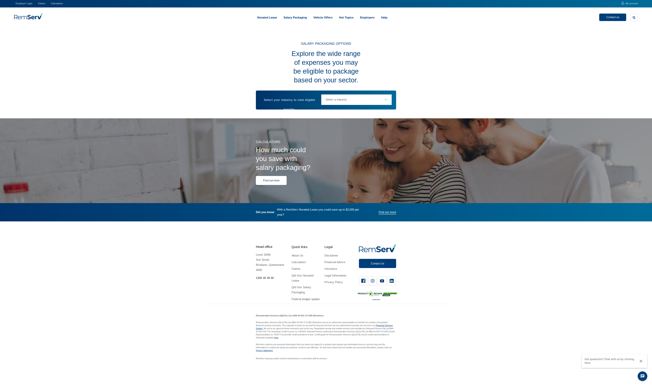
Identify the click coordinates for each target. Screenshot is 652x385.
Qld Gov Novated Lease (302, 278)
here (276, 338)
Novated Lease (267, 17)
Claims (41, 3)
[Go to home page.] (28, 18)
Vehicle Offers (322, 17)
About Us (297, 255)
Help (384, 17)
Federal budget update (306, 299)
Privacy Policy (333, 282)
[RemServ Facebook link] (363, 281)
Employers (367, 17)
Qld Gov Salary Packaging (301, 290)
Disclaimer (331, 255)
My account (632, 3)
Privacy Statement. (264, 350)
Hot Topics (346, 17)
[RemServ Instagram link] (372, 281)
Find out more (271, 180)
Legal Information (335, 275)
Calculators (57, 3)
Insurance (330, 268)
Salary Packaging (295, 17)
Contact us (612, 17)
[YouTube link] (382, 281)
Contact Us (377, 263)
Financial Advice (334, 262)
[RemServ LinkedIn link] (391, 281)
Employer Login (24, 3)
